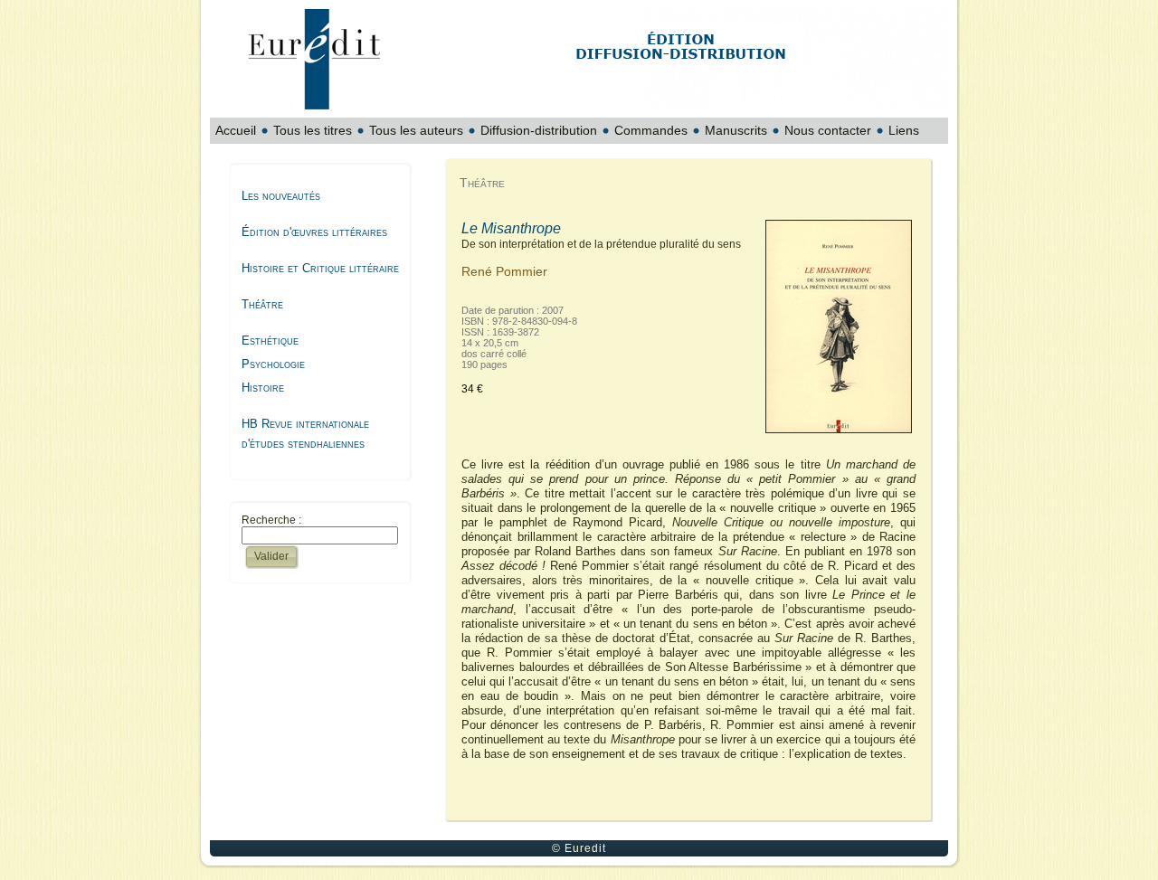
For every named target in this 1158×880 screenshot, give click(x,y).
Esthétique (270, 340)
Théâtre (262, 304)
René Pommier (504, 271)
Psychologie (273, 364)
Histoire (263, 387)
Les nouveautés (281, 196)
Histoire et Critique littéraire (320, 268)
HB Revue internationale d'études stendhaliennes (305, 433)
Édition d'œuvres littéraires (314, 232)
